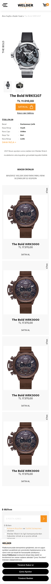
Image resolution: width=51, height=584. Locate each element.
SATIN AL (23, 106)
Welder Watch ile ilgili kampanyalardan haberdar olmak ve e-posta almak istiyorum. (24, 536)
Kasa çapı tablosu (25, 113)
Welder (25, 5)
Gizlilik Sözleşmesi (33, 528)
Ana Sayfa (6, 16)
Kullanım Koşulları (14, 528)
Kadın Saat (18, 16)
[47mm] (25, 241)
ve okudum (24, 529)
